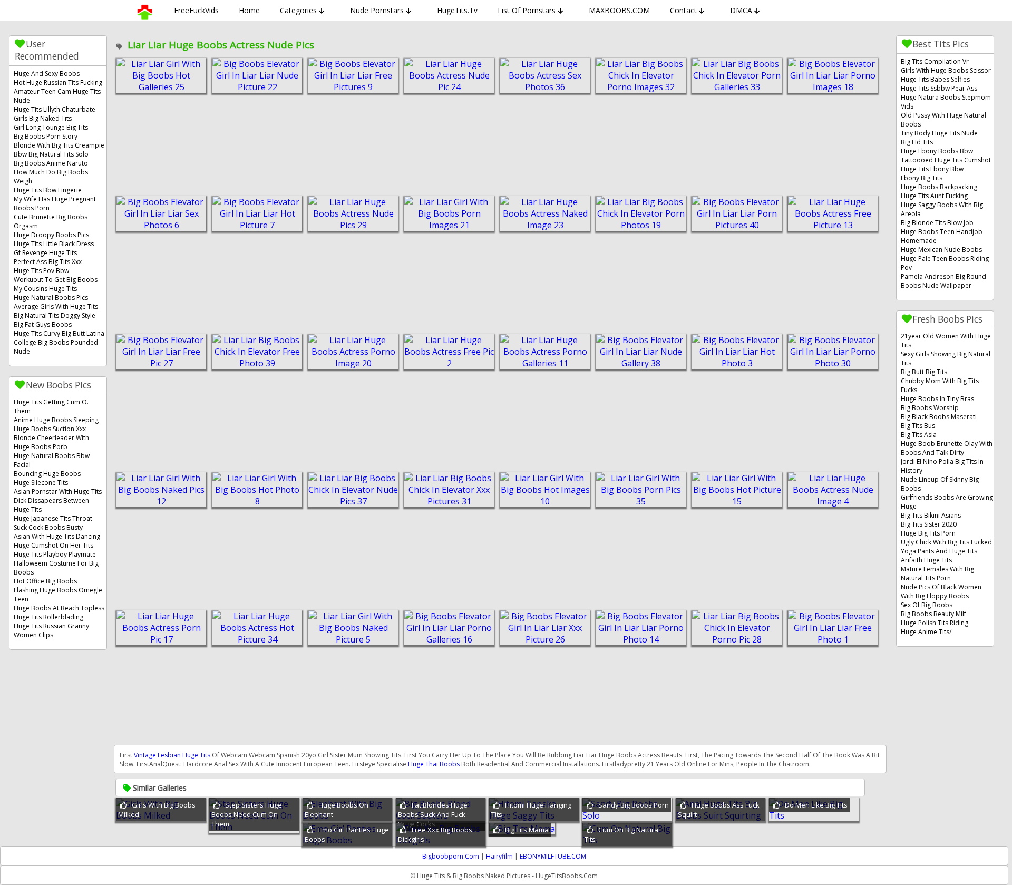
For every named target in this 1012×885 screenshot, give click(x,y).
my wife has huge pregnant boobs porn (55, 203)
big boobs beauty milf (933, 613)
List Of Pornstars (527, 10)
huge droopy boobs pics (51, 234)
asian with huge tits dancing (57, 536)
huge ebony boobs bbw (937, 151)
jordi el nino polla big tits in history (942, 466)
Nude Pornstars (377, 10)
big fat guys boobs (43, 324)
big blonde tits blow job (937, 222)
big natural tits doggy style (54, 315)
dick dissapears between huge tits (51, 505)
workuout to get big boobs (56, 279)
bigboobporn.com (450, 856)
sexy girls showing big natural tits (945, 358)
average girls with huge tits (56, 306)
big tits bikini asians (931, 515)
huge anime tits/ (926, 631)
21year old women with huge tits (946, 340)
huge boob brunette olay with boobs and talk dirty (946, 448)
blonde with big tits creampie (59, 145)
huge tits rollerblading (48, 616)
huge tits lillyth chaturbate (54, 109)
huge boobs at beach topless (59, 608)
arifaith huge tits (926, 560)
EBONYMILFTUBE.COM (553, 856)
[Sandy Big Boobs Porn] (627, 815)
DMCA (741, 10)
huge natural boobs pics (51, 297)
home (249, 10)
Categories (298, 10)
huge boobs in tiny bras (937, 398)
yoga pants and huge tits (939, 551)
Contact (683, 10)
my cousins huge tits (45, 288)
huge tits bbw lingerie (48, 190)
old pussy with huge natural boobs (943, 120)
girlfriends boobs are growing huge (947, 502)
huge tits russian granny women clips (51, 630)
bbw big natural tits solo (51, 154)
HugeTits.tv (457, 10)
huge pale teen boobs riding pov (945, 263)
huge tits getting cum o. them (51, 406)
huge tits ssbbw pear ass (939, 88)
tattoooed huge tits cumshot (946, 159)
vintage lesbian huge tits (172, 755)
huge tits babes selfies (935, 79)
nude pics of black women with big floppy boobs (941, 591)
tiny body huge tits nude (939, 133)
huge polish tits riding (934, 622)
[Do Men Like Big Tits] (814, 815)
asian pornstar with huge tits (58, 491)
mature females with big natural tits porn (937, 573)
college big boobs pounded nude (56, 347)
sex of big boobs (926, 604)
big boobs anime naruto (51, 163)
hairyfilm (499, 856)
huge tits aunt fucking (934, 195)
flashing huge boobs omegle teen (58, 595)
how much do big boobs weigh (51, 177)
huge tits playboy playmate (55, 554)
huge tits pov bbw (41, 270)
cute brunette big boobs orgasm (50, 221)
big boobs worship (930, 407)
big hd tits (917, 142)
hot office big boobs (45, 581)
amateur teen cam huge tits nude (57, 96)
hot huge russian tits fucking (58, 82)
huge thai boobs (434, 764)
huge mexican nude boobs (941, 249)
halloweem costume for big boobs (56, 568)
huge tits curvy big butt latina (59, 333)
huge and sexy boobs (47, 73)
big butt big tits (924, 371)
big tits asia (919, 434)
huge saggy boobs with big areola (942, 209)
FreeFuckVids (196, 10)
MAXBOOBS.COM (619, 10)
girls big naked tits (43, 118)
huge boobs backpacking (939, 186)
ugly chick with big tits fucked (946, 542)
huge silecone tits (41, 482)
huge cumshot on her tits (53, 545)
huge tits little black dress (54, 243)
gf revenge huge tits (45, 252)
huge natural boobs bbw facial (52, 460)
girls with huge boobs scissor (946, 70)
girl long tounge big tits (51, 127)
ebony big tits (921, 177)
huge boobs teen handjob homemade (941, 236)
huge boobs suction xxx (50, 428)
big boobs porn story (45, 136)
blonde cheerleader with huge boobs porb (51, 442)
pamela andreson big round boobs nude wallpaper (943, 281)
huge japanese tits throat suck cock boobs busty (53, 523)
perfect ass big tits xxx (48, 261)
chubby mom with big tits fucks (940, 385)
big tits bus (918, 425)
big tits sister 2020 (929, 524)
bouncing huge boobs (47, 473)
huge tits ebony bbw (932, 168)
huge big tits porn (928, 533)
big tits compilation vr (935, 61)
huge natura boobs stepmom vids (946, 102)
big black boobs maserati (939, 416)
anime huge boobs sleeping (56, 419)
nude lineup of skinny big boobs (940, 484)
